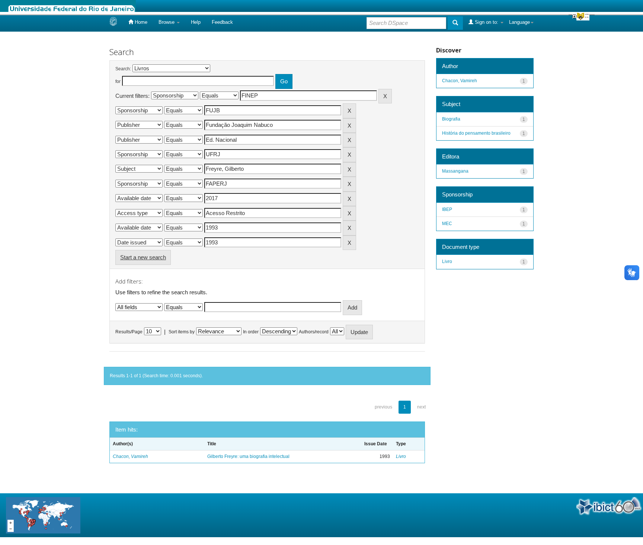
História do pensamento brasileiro (476, 133)
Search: (123, 68)
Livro (401, 456)
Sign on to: (486, 22)
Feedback (222, 22)
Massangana (455, 171)
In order (251, 331)
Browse (167, 22)
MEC (447, 223)
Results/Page (129, 331)
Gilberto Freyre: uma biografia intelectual (248, 456)
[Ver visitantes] (43, 514)
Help (196, 22)
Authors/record (314, 331)
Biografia (451, 119)
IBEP (447, 209)
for (118, 81)
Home (140, 22)
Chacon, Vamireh (130, 456)
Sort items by (182, 331)
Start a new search (143, 257)
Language (519, 22)
